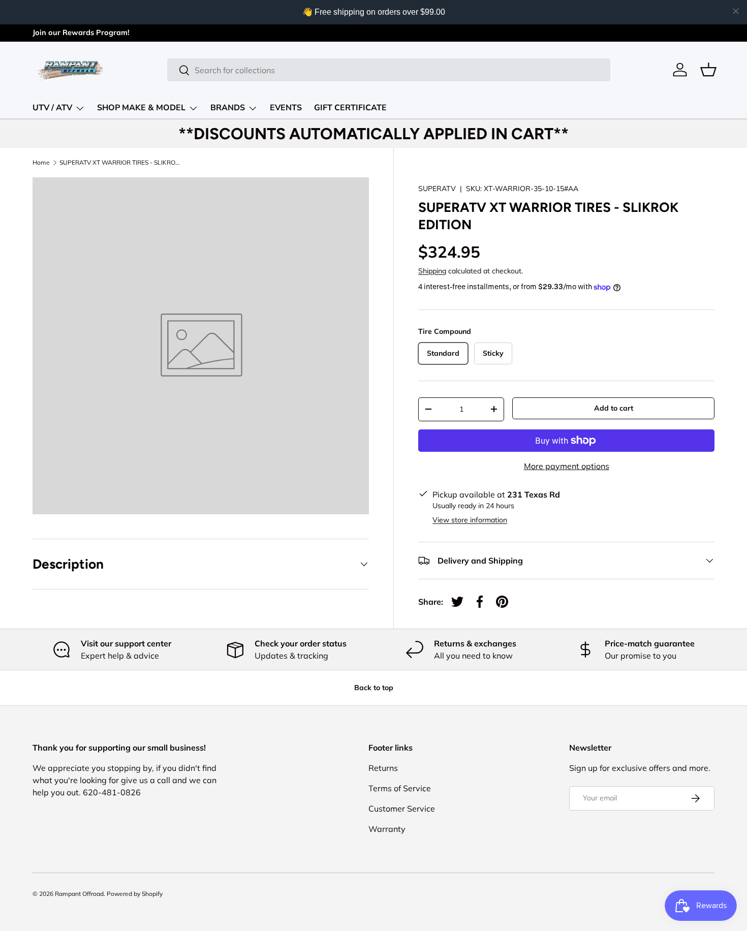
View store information (469, 519)
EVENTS (286, 107)
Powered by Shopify (135, 893)
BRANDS (227, 107)
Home (41, 163)
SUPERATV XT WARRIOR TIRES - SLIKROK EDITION (120, 163)
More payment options (566, 466)
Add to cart (613, 408)
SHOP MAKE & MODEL (141, 107)
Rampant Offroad (79, 893)
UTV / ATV (52, 107)
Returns (383, 768)
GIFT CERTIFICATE (350, 107)
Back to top (373, 687)
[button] (708, 69)
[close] (736, 11)
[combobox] (388, 69)
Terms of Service (399, 788)
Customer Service (401, 808)
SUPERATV (437, 188)
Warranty (387, 829)
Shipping (432, 270)
